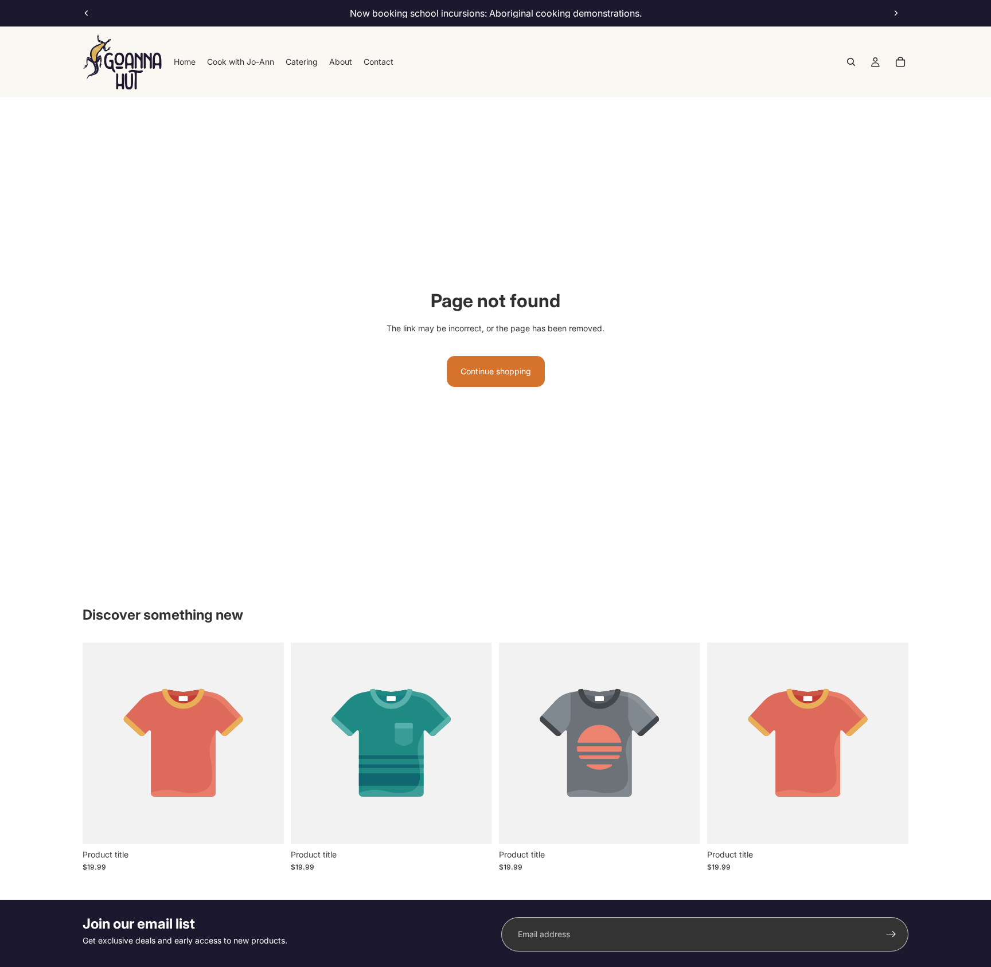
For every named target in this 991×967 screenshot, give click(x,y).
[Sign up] (891, 934)
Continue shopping (496, 371)
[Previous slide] (86, 13)
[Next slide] (895, 13)
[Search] (851, 62)
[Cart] (900, 62)
